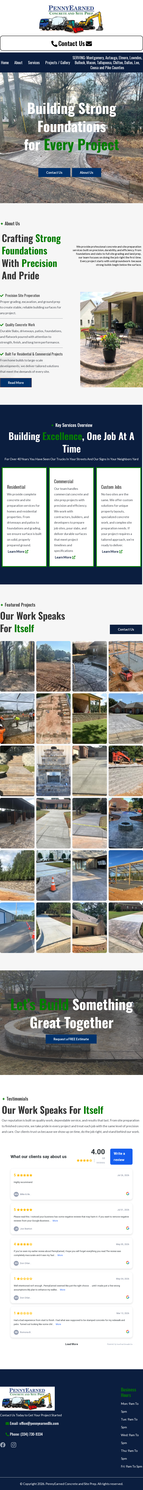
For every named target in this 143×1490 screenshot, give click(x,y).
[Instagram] (13, 1444)
